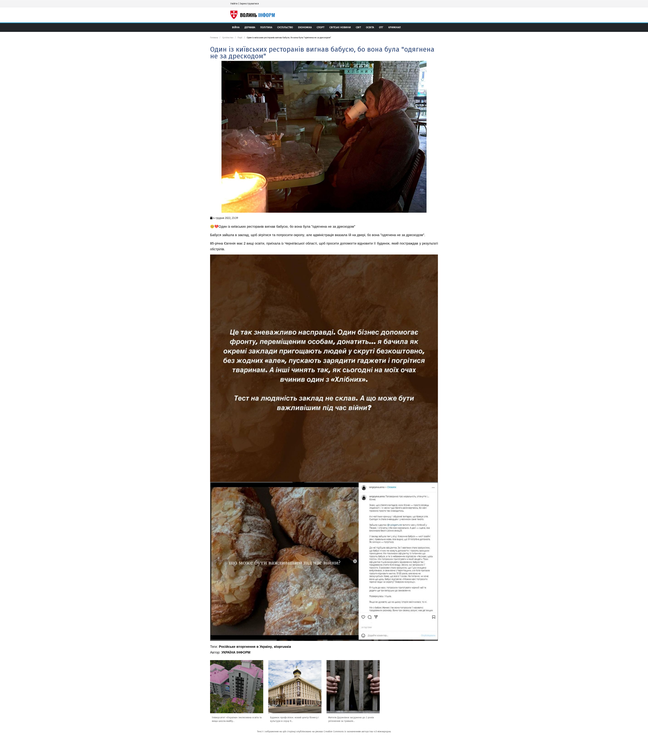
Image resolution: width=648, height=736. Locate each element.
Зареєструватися (249, 3)
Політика (266, 27)
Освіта (370, 27)
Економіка (305, 27)
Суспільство (285, 27)
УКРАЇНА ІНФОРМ (235, 652)
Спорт (320, 27)
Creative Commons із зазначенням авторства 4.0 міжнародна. (357, 731)
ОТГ (381, 27)
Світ (358, 27)
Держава (250, 27)
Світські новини (340, 27)
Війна (235, 27)
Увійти (233, 3)
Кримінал (394, 27)
